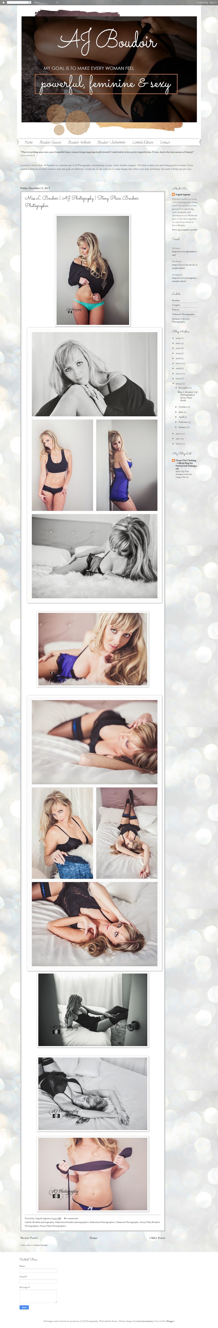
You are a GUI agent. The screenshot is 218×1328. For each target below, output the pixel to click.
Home (29, 142)
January (183, 427)
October (183, 407)
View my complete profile (184, 229)
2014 (178, 378)
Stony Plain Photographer (53, 1226)
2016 (178, 368)
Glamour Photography (127, 1222)
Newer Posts (29, 1238)
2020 (178, 348)
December (184, 388)
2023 (178, 338)
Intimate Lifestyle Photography (181, 320)
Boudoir (176, 300)
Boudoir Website (79, 142)
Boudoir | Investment (111, 142)
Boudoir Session (50, 142)
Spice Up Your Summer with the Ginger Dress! (184, 474)
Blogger (170, 1321)
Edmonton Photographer (102, 1222)
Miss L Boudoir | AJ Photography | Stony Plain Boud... (187, 396)
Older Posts (157, 1238)
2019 (178, 353)
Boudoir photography (43, 1222)
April (182, 417)
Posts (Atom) (40, 1245)
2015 (178, 373)
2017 (178, 363)
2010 (178, 443)
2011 (178, 438)
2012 (178, 433)
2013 (178, 383)
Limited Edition (142, 142)
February (183, 422)
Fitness (175, 309)
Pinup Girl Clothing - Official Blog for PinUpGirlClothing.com (186, 464)
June (181, 412)
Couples (176, 305)
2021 (178, 343)
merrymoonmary (144, 1321)
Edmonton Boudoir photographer (72, 1222)
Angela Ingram (182, 194)
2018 (178, 358)
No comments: (71, 1218)
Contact (165, 142)
